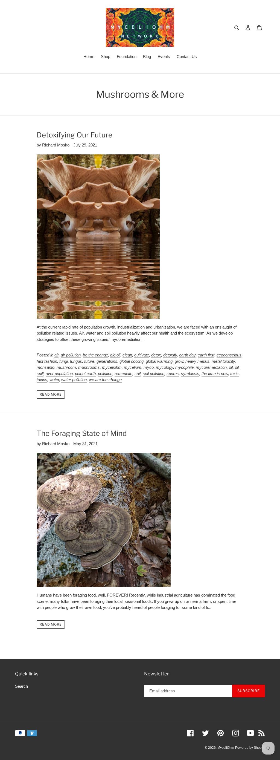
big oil (115, 355)
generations (107, 361)
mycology (164, 367)
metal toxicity (223, 361)
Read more (51, 394)
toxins (42, 379)
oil (231, 367)
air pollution (71, 355)
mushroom (66, 367)
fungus (76, 361)
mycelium (132, 367)
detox (156, 355)
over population (59, 373)
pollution (105, 373)
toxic (234, 373)
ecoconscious (229, 355)
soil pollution (153, 373)
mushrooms (89, 367)
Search (21, 686)
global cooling (131, 361)
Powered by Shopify (250, 748)
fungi (63, 361)
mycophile (184, 367)
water (54, 379)
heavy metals (197, 361)
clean (127, 355)
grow (179, 361)
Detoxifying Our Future (74, 135)
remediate (123, 373)
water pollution (74, 379)
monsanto (45, 367)
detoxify (170, 355)
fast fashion (47, 361)
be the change (95, 355)
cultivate (141, 355)
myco (149, 367)
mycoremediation (211, 367)
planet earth (85, 373)
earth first (206, 355)
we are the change (105, 379)
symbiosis (190, 373)
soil (138, 373)
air (56, 355)
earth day (187, 355)
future (89, 361)
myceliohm (112, 367)
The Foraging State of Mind (82, 433)
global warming (159, 361)
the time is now (215, 373)
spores (173, 373)
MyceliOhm (225, 748)
